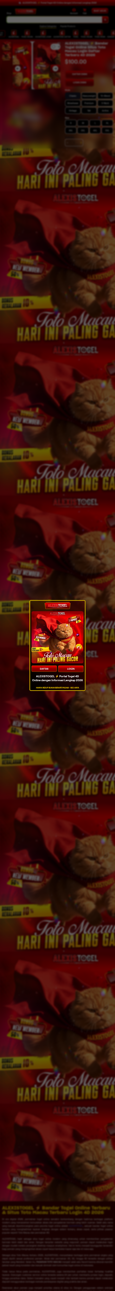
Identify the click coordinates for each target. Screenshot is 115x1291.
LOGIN (71, 668)
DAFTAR (44, 668)
